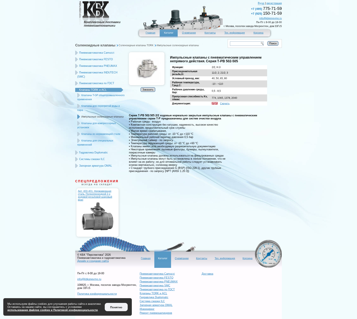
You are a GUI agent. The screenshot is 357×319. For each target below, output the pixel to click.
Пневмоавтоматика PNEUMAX (98, 65)
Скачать (225, 103)
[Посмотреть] (146, 68)
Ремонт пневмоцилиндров (156, 312)
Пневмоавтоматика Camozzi (96, 52)
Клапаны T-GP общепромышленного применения (101, 97)
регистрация (274, 3)
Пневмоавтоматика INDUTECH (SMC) (97, 74)
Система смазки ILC (152, 301)
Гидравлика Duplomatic (93, 152)
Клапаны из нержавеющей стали (100, 134)
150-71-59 (266, 13)
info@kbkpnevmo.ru (270, 18)
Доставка (207, 273)
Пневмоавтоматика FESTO (96, 59)
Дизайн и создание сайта (93, 260)
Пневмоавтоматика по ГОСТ (96, 83)
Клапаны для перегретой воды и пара (98, 108)
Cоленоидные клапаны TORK (136, 45)
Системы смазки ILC (92, 159)
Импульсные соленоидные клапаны (178, 45)
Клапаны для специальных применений (95, 142)
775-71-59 (266, 8)
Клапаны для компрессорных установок (96, 125)
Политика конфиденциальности (97, 293)
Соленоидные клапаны (95, 45)
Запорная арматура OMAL (95, 165)
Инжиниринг (147, 309)
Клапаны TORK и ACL (93, 89)
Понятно (116, 307)
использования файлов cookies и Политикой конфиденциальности (52, 310)
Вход (261, 3)
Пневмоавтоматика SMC (155, 285)
